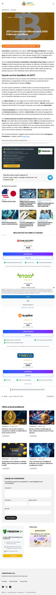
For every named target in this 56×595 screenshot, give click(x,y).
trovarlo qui (25, 136)
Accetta (28, 296)
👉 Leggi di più (12, 555)
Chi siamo (4, 581)
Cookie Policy (24, 307)
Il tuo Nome (8, 500)
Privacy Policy (31, 307)
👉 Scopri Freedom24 (12, 166)
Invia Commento (10, 518)
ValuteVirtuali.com (8, 573)
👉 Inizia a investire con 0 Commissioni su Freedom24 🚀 (21, 46)
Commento (8, 488)
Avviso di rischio (13, 581)
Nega (28, 300)
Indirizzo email (33, 500)
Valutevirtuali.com (5, 9)
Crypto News (13, 9)
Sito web (7, 508)
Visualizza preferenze (28, 304)
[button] (54, 287)
